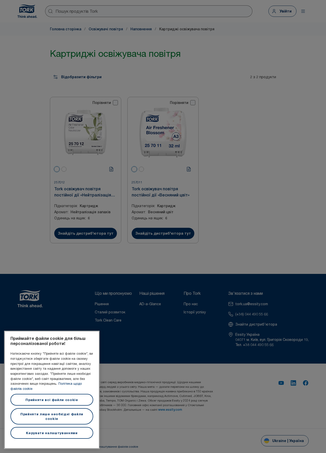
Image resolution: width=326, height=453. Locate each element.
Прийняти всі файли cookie (51, 400)
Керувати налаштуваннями (51, 433)
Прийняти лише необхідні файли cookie (51, 416)
